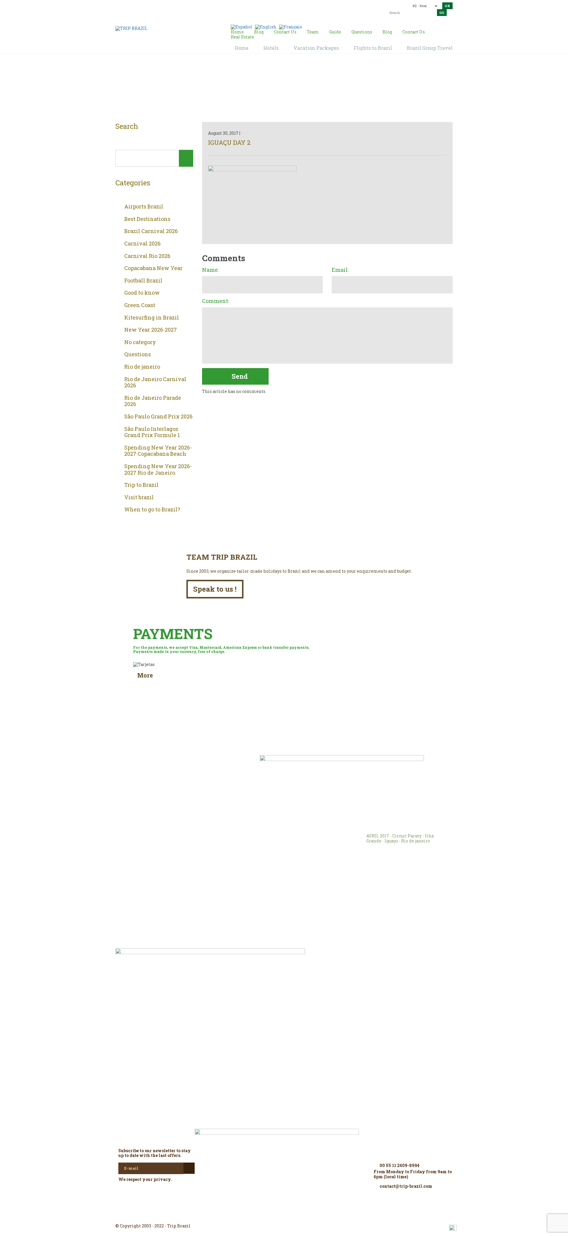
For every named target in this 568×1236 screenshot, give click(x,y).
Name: (210, 270)
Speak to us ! (215, 589)
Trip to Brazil (141, 485)
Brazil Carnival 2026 (151, 231)
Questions (137, 354)
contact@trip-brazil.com (273, 5)
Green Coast (139, 305)
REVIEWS (198, 768)
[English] (265, 26)
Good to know (142, 293)
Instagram (284, 1215)
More (145, 675)
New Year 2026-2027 (150, 330)
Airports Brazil (143, 206)
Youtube (298, 1215)
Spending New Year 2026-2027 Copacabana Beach (158, 450)
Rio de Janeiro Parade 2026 (152, 401)
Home (276, 89)
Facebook (269, 1215)
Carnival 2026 (142, 243)
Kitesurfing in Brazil (151, 317)
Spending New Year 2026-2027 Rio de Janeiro (158, 469)
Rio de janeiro (142, 367)
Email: (340, 270)
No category (140, 342)
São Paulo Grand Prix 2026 (158, 416)
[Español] (241, 26)
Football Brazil (143, 280)
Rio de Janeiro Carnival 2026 (155, 382)
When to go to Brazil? (152, 509)
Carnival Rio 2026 (147, 256)
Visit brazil (139, 497)
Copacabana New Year (153, 268)
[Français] (290, 26)
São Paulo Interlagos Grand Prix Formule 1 (152, 432)
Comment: (215, 301)
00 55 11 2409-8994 (158, 5)
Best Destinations (147, 219)
